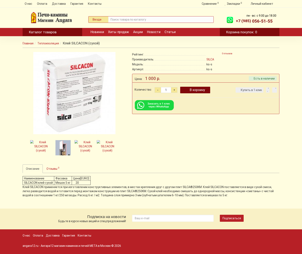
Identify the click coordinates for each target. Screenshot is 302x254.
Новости (153, 32)
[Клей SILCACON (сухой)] (74, 93)
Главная (28, 43)
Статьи (170, 32)
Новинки (97, 32)
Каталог (42, 32)
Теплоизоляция (48, 43)
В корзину (197, 90)
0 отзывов (227, 53)
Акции (138, 32)
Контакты (94, 3)
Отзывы (52, 168)
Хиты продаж (118, 32)
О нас (28, 3)
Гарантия (76, 3)
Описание (32, 168)
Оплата (42, 3)
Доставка (59, 3)
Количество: (143, 89)
